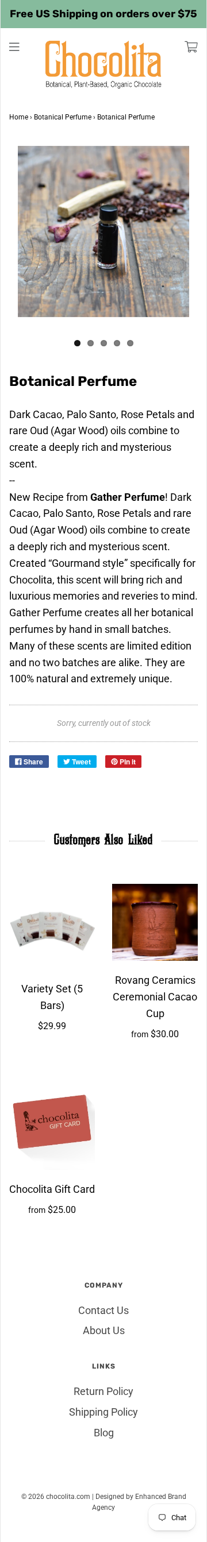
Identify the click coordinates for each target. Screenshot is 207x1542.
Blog (104, 1433)
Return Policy (103, 1391)
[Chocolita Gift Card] (52, 1122)
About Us (104, 1330)
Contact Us (103, 1310)
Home (18, 117)
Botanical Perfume (62, 117)
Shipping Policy (103, 1412)
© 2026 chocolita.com (55, 1497)
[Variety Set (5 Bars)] (52, 926)
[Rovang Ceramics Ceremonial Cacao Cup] (155, 922)
